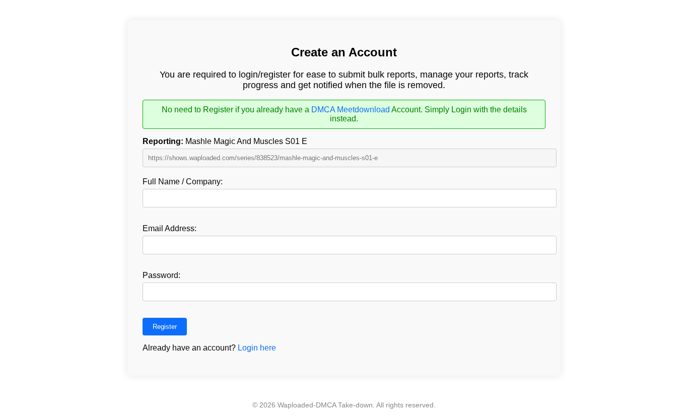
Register (165, 326)
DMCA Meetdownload (350, 109)
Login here (257, 347)
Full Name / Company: (183, 181)
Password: (161, 275)
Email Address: (169, 228)
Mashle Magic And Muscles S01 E (225, 141)
